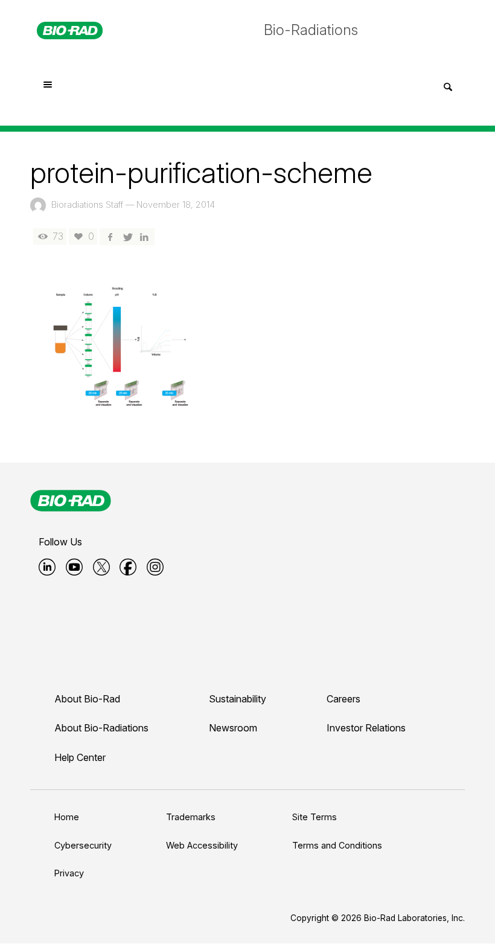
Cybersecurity (83, 845)
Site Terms (314, 817)
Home (66, 817)
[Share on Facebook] (110, 236)
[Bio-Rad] (70, 501)
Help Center (80, 757)
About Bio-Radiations (101, 728)
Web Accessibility (202, 845)
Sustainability (237, 699)
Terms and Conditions (337, 845)
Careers (343, 699)
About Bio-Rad (87, 699)
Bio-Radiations (311, 30)
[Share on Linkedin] (144, 236)
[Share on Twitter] (127, 236)
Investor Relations (366, 728)
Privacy (69, 873)
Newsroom (233, 728)
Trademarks (191, 817)
